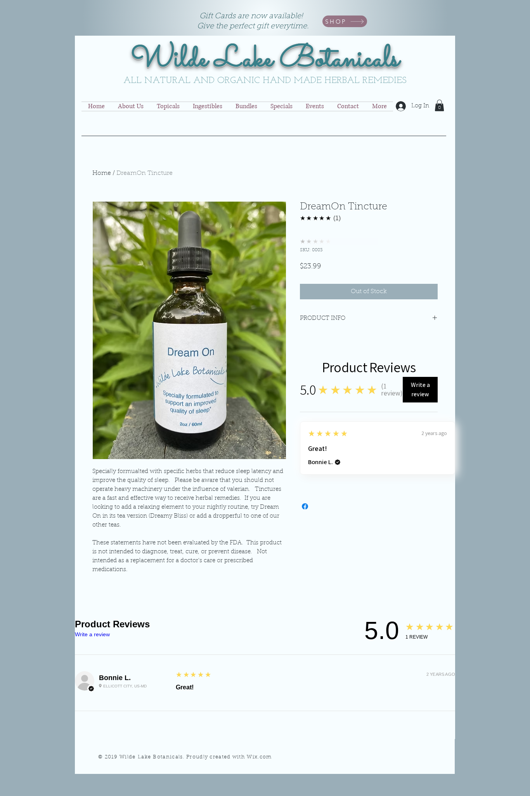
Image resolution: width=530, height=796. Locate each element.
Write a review (92, 634)
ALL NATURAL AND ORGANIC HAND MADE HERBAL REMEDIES (265, 80)
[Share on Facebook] (305, 506)
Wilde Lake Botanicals (265, 59)
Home (101, 173)
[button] (439, 105)
